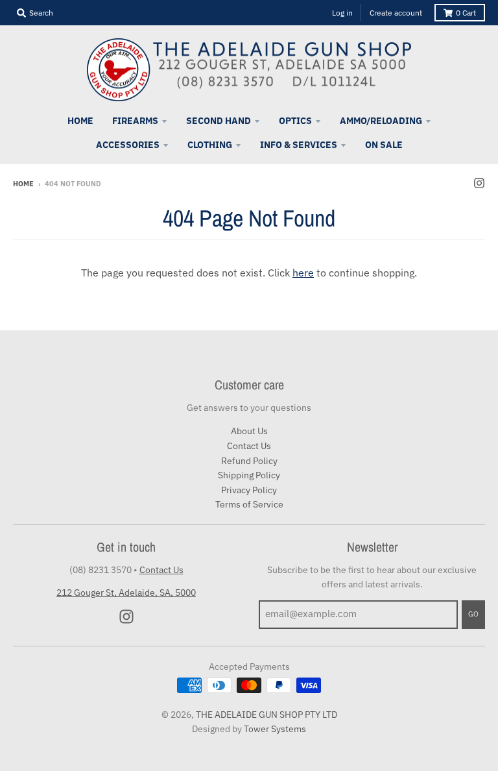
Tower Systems (275, 729)
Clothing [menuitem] (209, 145)
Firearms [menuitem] (135, 121)
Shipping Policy (249, 475)
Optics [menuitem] (295, 121)
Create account (396, 13)
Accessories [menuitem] (128, 145)
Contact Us (249, 446)
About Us (249, 431)
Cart (466, 13)
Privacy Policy (249, 490)
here (303, 272)
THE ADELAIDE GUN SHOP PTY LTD (266, 714)
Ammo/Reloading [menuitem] (381, 121)
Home (23, 183)
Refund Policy (249, 461)
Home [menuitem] (80, 121)
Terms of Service (249, 504)
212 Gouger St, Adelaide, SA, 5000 (126, 592)
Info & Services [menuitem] (298, 145)
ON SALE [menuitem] (384, 145)
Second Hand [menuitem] (218, 121)
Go (473, 613)
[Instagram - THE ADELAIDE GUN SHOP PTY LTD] (479, 183)
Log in (342, 13)
